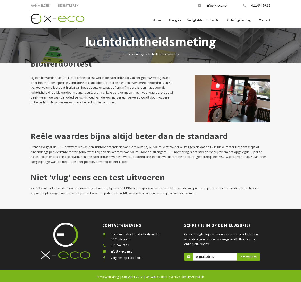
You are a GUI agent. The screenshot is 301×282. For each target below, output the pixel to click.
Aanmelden (40, 5)
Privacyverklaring (108, 277)
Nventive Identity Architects (175, 277)
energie (139, 54)
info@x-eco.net (216, 5)
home (127, 54)
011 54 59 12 (120, 245)
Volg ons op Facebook (126, 258)
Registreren (68, 5)
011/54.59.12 (260, 5)
